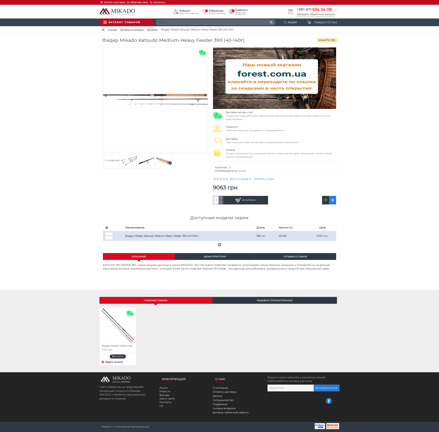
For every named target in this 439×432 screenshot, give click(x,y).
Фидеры (152, 29)
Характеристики (215, 256)
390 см (260, 235)
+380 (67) (314, 9)
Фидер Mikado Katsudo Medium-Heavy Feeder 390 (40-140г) (161, 235)
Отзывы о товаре (295, 256)
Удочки (112, 29)
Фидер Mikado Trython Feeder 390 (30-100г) (118, 345)
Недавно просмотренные (275, 300)
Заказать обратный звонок (316, 14)
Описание (139, 256)
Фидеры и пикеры (132, 29)
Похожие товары (156, 300)
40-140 (283, 235)
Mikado (242, 171)
